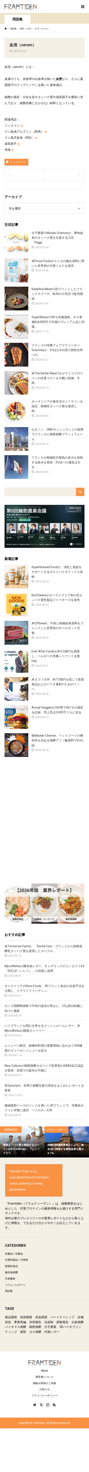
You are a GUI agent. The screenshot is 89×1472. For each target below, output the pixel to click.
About (44, 1370)
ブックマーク (17, 162)
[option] (22, 1141)
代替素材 (10, 1278)
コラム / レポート (15, 1284)
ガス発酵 (35, 1332)
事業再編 (20, 1322)
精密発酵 (35, 1327)
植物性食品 (11, 1266)
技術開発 (26, 1317)
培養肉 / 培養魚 (14, 1253)
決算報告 (35, 1322)
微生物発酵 (11, 1272)
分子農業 (50, 1327)
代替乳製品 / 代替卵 (16, 1259)
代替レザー (51, 1332)
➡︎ (21, 125)
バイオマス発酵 (15, 1327)
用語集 (9, 1290)
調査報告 (62, 1322)
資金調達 (41, 1317)
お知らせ (44, 1389)
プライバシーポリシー (44, 1395)
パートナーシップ (62, 1317)
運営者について (44, 1376)
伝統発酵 (78, 1322)
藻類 (23, 1332)
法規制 (48, 1322)
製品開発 (11, 1317)
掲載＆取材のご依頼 (44, 1383)
